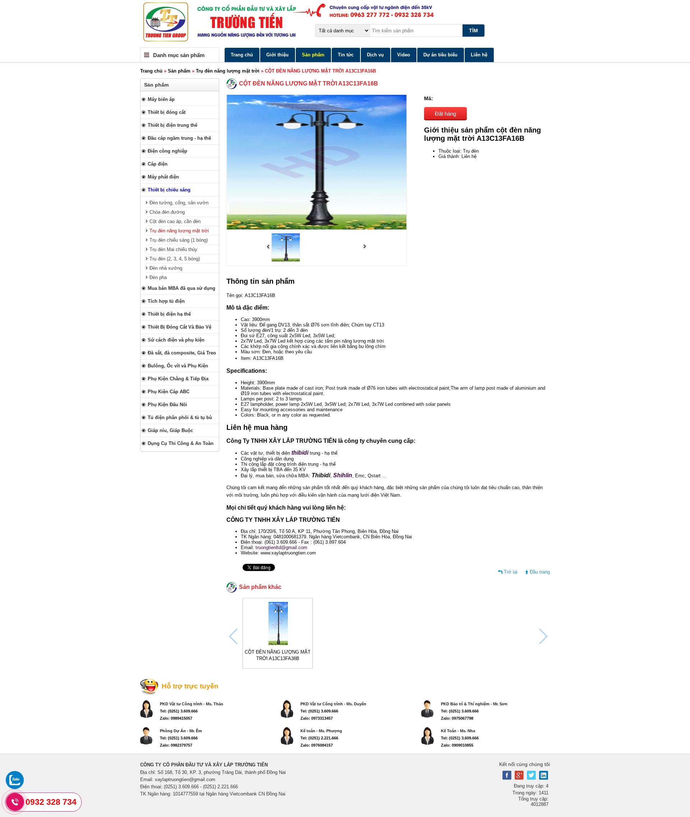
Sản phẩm (313, 54)
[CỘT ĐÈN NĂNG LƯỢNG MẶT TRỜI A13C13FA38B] (278, 643)
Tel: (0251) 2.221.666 (319, 738)
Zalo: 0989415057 (176, 718)
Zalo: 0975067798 (457, 718)
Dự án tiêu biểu (440, 54)
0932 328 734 (51, 802)
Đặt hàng (445, 114)
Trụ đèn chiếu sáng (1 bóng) (179, 240)
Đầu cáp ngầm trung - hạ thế (179, 138)
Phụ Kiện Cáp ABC (168, 391)
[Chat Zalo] (15, 787)
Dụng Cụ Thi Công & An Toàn (180, 443)
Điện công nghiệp (167, 151)
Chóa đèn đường (167, 212)
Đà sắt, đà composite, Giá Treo (182, 353)
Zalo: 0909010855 (457, 745)
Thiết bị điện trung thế (172, 125)
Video (403, 54)
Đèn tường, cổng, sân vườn (179, 202)
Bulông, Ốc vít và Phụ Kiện (178, 365)
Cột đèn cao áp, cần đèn (175, 221)
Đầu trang (540, 572)
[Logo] (345, 23)
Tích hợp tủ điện (166, 301)
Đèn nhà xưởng (166, 268)
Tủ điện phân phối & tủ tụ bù (180, 417)
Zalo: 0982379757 (176, 745)
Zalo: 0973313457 (316, 718)
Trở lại (511, 572)
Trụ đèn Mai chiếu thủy (173, 249)
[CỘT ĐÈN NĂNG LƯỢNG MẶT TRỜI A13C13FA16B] (285, 260)
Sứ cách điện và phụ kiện (176, 340)
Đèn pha (158, 277)
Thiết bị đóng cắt (166, 112)
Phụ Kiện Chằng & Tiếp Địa (178, 378)
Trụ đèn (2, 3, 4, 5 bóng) (175, 258)
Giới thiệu (277, 54)
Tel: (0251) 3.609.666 (179, 711)
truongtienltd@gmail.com (281, 547)
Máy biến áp (161, 99)
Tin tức (346, 54)
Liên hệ (479, 54)
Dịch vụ (375, 54)
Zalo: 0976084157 (316, 745)
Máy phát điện (163, 177)
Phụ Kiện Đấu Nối (167, 404)
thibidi (299, 453)
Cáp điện (157, 164)
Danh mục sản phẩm (178, 55)
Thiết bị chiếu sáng (169, 189)
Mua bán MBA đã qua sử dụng (181, 288)
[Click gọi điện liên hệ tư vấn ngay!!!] (15, 802)
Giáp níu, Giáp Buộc (170, 430)
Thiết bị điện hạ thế (169, 314)
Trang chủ (242, 54)
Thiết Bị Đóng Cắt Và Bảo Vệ (179, 327)
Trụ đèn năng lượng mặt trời (227, 71)
